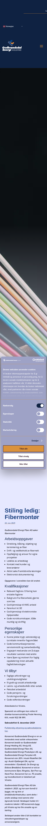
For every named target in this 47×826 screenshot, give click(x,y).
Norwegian (9, 26)
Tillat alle (23, 448)
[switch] (40, 414)
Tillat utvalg (23, 456)
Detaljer (35, 441)
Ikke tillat (23, 464)
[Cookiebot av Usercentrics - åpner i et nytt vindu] (33, 360)
